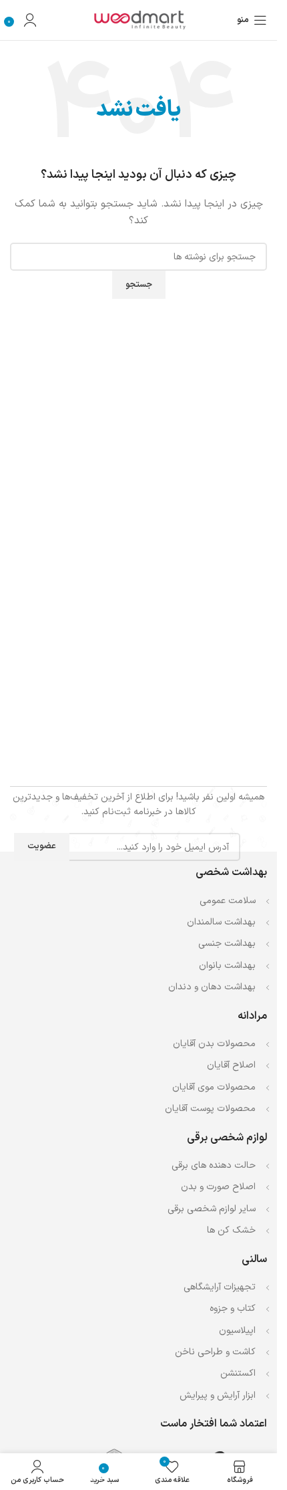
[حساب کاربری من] (30, 20)
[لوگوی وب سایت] (139, 20)
